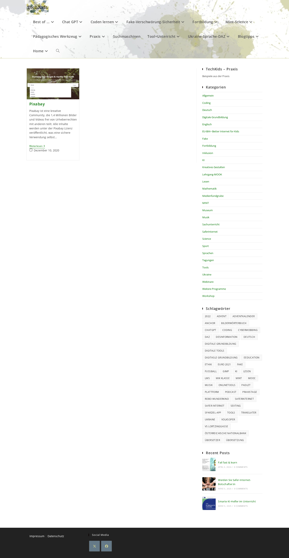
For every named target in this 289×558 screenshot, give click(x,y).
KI (203, 160)
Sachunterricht (211, 224)
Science (206, 238)
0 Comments (240, 467)
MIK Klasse (223, 378)
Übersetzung (235, 440)
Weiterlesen (37, 146)
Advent (221, 316)
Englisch (207, 124)
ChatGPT (210, 330)
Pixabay (37, 104)
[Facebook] (106, 546)
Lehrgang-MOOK (212, 174)
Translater (248, 412)
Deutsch (207, 110)
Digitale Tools (214, 350)
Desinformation (226, 337)
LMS (207, 378)
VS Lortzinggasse (216, 426)
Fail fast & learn (227, 462)
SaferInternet (244, 399)
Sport (205, 246)
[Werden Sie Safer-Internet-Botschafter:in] (209, 484)
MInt (239, 378)
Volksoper (228, 419)
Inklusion (207, 153)
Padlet (245, 385)
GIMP (226, 371)
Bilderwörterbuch (233, 323)
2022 (208, 316)
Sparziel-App (213, 412)
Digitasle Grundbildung (221, 357)
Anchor (210, 323)
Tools (205, 267)
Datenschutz (56, 536)
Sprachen (207, 253)
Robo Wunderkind (217, 399)
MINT (205, 203)
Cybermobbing (248, 330)
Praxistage (249, 392)
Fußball (211, 371)
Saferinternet (210, 231)
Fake (205, 138)
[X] (94, 546)
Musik (205, 217)
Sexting (236, 405)
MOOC (252, 378)
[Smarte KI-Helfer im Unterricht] (209, 503)
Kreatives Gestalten (213, 167)
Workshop (208, 296)
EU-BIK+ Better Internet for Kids (220, 131)
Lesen (205, 181)
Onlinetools (227, 385)
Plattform (212, 392)
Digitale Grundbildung (215, 117)
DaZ (207, 337)
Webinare (208, 282)
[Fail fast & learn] (209, 464)
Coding (206, 103)
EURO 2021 (224, 364)
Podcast (231, 392)
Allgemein (208, 95)
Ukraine (206, 274)
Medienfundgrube (213, 196)
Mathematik (209, 188)
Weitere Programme (214, 289)
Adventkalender (244, 316)
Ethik (208, 364)
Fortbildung (209, 145)
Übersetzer (212, 440)
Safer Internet (215, 405)
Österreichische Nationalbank (225, 433)
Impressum (36, 536)
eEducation (252, 357)
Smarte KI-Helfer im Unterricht (237, 501)
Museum (207, 210)
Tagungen (208, 260)
